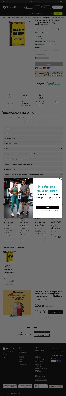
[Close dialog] (60, 179)
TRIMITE (47, 207)
